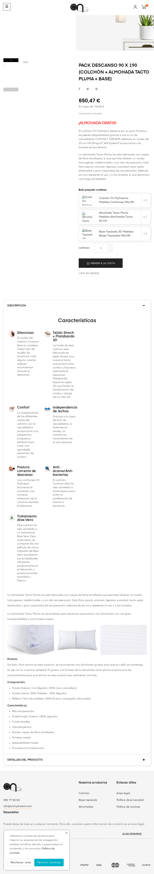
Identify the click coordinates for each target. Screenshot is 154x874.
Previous (10, 89)
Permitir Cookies (49, 862)
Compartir (79, 89)
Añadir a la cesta (102, 263)
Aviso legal (123, 793)
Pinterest (96, 89)
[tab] (77, 306)
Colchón (84, 793)
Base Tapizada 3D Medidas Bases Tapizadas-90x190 (116, 233)
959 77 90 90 (11, 800)
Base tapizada (88, 800)
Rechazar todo (21, 862)
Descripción (16, 305)
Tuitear (88, 89)
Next (10, 60)
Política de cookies (128, 807)
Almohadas (86, 807)
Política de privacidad (130, 800)
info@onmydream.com (17, 806)
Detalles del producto (25, 760)
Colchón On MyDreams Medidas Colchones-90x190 (116, 200)
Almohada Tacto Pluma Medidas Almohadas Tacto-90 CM (116, 217)
